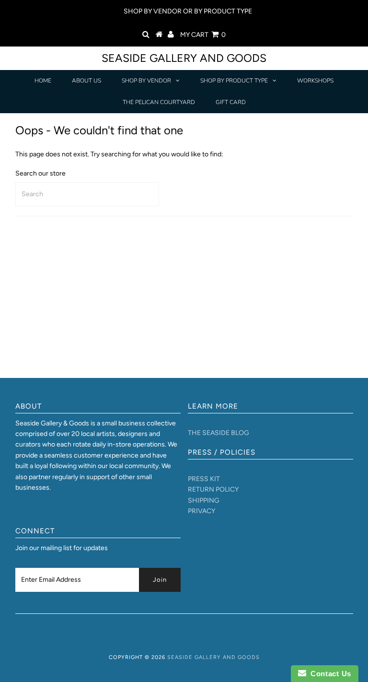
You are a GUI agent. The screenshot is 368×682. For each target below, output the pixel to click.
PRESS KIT (204, 479)
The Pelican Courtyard (159, 102)
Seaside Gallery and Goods (184, 58)
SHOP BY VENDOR (146, 80)
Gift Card (231, 102)
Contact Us (328, 674)
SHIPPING (203, 500)
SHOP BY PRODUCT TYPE (234, 80)
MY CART (203, 35)
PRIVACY (201, 511)
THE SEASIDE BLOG (218, 433)
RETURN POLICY (213, 489)
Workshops (315, 80)
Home (42, 80)
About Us (86, 80)
